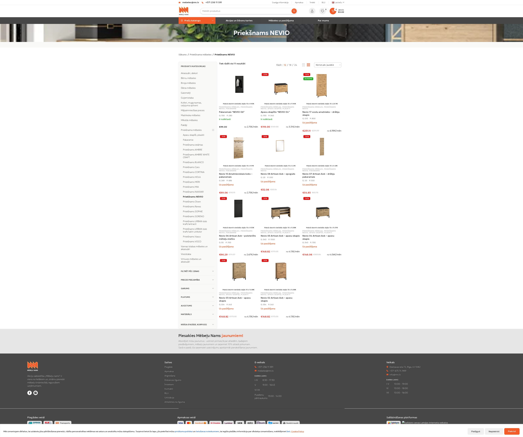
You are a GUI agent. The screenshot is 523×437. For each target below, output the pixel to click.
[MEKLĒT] (294, 11)
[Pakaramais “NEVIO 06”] (238, 85)
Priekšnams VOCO (192, 241)
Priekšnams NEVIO (193, 196)
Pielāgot (475, 431)
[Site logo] (184, 10)
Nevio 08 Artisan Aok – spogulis (278, 173)
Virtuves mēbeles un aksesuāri (191, 260)
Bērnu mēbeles (188, 78)
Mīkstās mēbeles (189, 120)
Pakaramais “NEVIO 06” (231, 112)
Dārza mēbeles (188, 87)
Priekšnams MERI (191, 182)
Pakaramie (188, 139)
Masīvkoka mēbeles (190, 115)
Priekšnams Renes (192, 206)
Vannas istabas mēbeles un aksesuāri (194, 247)
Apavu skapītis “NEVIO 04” (275, 112)
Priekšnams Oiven (192, 201)
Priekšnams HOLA (192, 177)
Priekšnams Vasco (192, 236)
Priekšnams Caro (191, 167)
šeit (288, 431)
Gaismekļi (186, 92)
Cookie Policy (297, 431)
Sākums (183, 54)
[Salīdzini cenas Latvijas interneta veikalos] (425, 422)
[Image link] (394, 422)
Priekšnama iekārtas (193, 144)
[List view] (303, 65)
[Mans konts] (312, 11)
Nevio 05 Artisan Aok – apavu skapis (280, 235)
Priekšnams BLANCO (193, 162)
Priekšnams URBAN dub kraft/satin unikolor (195, 230)
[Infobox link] (189, 2)
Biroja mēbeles (188, 83)
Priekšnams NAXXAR (193, 191)
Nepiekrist (494, 431)
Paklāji (184, 125)
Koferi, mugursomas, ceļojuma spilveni (191, 104)
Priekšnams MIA (191, 186)
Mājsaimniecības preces (192, 110)
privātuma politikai (184, 431)
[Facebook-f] (29, 393)
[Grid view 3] (308, 65)
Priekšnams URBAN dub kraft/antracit (195, 222)
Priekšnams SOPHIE (193, 211)
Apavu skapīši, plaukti (193, 135)
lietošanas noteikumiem (207, 431)
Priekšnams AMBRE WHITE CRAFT (196, 156)
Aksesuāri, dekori (189, 73)
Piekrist (512, 431)
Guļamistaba (187, 97)
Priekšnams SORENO (193, 216)
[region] (261, 430)
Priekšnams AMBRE (192, 149)
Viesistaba (186, 254)
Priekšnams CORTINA (193, 172)
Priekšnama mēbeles (201, 54)
